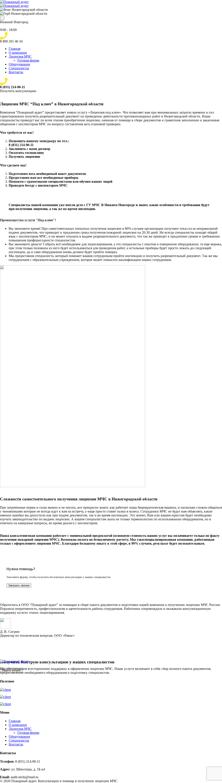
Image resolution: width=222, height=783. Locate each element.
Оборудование (19, 64)
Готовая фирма (28, 60)
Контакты (16, 72)
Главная (14, 48)
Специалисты (19, 68)
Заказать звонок (18, 585)
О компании (18, 52)
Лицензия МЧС (20, 56)
